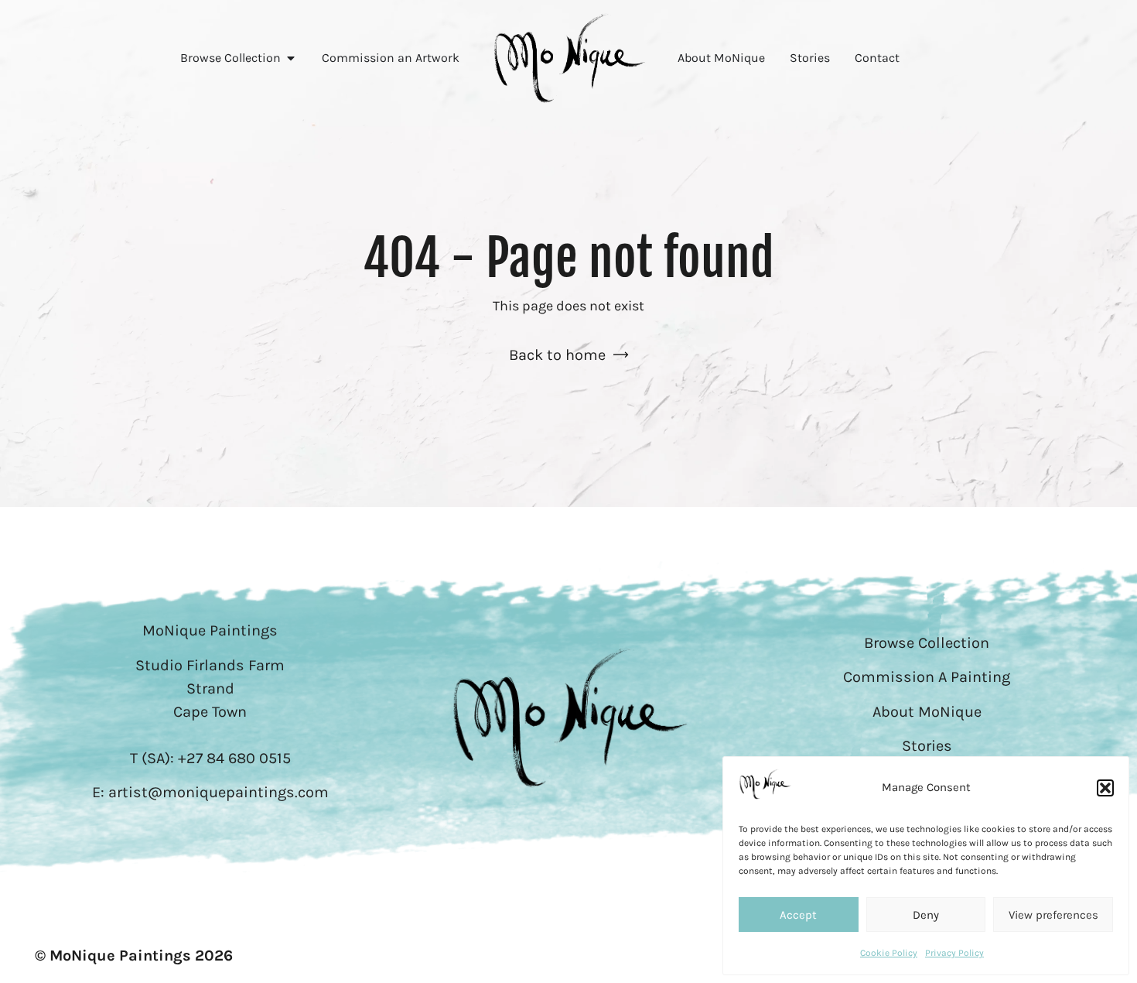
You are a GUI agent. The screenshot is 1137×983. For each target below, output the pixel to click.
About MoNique (927, 712)
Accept (798, 915)
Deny (926, 915)
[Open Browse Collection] (291, 58)
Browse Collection (926, 643)
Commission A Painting (926, 677)
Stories (927, 746)
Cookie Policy (888, 952)
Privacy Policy (954, 952)
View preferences (1053, 915)
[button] (1105, 788)
